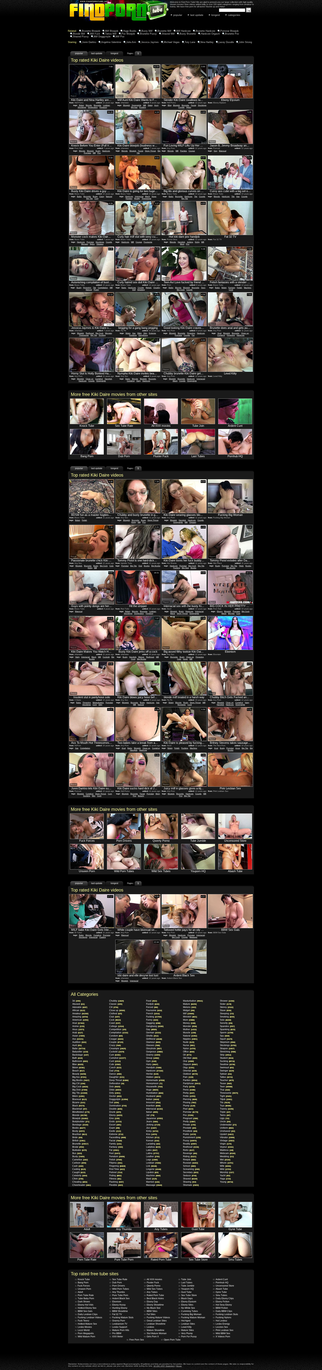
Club (114, 1016)
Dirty (145, 333)
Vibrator (227, 1137)
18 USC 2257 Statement (164, 1366)
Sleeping (226, 1013)
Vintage (227, 1140)
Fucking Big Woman (189, 1314)
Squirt (226, 1039)
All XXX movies (153, 1279)
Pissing (189, 1102)
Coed (114, 1023)
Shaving (189, 1182)
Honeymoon (154, 1083)
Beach (78, 1070)
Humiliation (154, 1093)
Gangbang (143, 335)
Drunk (115, 1112)
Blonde (89, 105)
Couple (181, 107)
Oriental (189, 1070)
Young (226, 1182)
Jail (150, 1115)
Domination (93, 107)
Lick (151, 1166)
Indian (152, 1099)
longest (215, 14)
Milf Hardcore (183, 31)
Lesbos (149, 1327)
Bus (77, 1153)
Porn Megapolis (84, 1333)
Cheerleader (81, 1185)
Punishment (192, 1137)
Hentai (152, 1074)
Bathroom (80, 1061)
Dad (114, 1070)
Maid (151, 1178)
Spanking (227, 1029)
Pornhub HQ (220, 1282)
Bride (77, 1137)
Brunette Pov (232, 33)
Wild (225, 1169)
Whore (226, 1163)
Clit (113, 1007)
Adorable (79, 1007)
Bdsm (81, 105)
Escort (115, 1124)
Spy (224, 1035)
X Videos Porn (221, 1336)
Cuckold (106, 657)
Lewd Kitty (185, 1327)
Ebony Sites (185, 1304)
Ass (237, 196)
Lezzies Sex (220, 1327)
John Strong (245, 42)
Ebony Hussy (117, 1304)
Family (115, 1143)
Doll (133, 290)
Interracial (139, 196)
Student (226, 1058)
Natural (109, 196)
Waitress (226, 1150)
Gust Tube (185, 1292)
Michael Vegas (172, 42)
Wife (225, 1166)
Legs (151, 1159)
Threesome (146, 198)
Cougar (192, 151)
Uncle (225, 1121)
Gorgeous (154, 1051)
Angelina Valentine (111, 42)
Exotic (115, 1131)
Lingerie (153, 1169)
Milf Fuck (95, 33)
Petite (189, 1096)
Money (189, 1023)
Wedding (226, 1156)
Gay (215, 151)
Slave (225, 1010)
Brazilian (79, 1134)
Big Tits (89, 198)
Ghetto (152, 1035)
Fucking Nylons (222, 1317)
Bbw (169, 105)
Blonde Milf (79, 33)
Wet (93, 796)
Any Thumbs (117, 1292)
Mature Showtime (154, 1330)
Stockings (82, 107)
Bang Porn (82, 1282)
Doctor (115, 1096)
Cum (96, 198)
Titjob (241, 566)
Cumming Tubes (188, 1311)
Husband (153, 1096)
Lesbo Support (118, 1327)
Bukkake (79, 1150)
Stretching (228, 1051)
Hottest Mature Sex (86, 1324)
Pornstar (87, 153)
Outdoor (190, 1074)
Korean (152, 1140)
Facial (193, 105)
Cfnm (77, 1178)
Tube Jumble (186, 1285)
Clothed (115, 1013)
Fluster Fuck (151, 1282)
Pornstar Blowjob (229, 31)
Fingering (87, 288)
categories (234, 14)
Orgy (188, 1067)
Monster (84, 244)
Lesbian (106, 105)
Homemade (155, 1080)
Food (151, 1001)
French (152, 1013)
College (116, 1026)
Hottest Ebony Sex (85, 1308)
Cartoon (79, 1163)
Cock (231, 290)
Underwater (228, 1124)
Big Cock (180, 290)
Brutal (78, 1147)
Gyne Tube (220, 1292)
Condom (115, 1035)
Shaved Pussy (81, 36)
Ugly (224, 1118)
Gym (151, 1061)
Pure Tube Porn (118, 1295)
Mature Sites (186, 1330)
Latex (151, 1150)
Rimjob (148, 288)
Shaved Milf (168, 33)
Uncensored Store (223, 1285)
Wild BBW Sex (221, 1333)
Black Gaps (185, 1298)
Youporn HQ (186, 1289)
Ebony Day (151, 1301)
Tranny (226, 1109)
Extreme (152, 333)
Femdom (103, 107)
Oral (140, 566)
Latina (152, 1153)
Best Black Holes (154, 1298)
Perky (188, 1093)
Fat (193, 335)
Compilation (103, 288)
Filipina (115, 1163)
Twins (225, 1115)
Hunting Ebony (118, 1308)
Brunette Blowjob (91, 31)
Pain (188, 1077)
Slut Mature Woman (155, 1333)
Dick (114, 1086)
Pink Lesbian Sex (223, 1330)
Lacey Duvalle (226, 42)
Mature (141, 657)
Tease (225, 1083)
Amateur (80, 1013)
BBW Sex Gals (83, 1311)
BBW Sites (150, 1311)
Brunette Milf (164, 31)
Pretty (189, 1121)
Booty (78, 1131)
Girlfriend (154, 1039)
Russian (190, 1163)
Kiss (151, 1134)
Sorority (226, 1023)
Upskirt (226, 1134)
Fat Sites (149, 1314)
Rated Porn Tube (154, 1295)
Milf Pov (120, 36)
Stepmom (227, 1042)
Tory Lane (190, 42)
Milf (144, 105)
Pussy (96, 290)
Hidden (153, 1077)
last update (196, 14)
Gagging (153, 1023)
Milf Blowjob (111, 31)
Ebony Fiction (221, 1301)
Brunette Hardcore (205, 31)
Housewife (154, 1086)
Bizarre (78, 1102)
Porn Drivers (117, 1285)
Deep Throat (150, 151)
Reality (137, 198)
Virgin (225, 1143)
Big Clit (78, 1083)
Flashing (116, 1182)
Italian (152, 1112)
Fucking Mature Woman (191, 1317)
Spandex (227, 1026)
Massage (193, 937)
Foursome (148, 242)
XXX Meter (116, 1336)
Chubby (156, 288)
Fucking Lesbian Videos (88, 1317)
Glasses (100, 244)
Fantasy (231, 288)
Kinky (197, 242)
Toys (225, 1105)
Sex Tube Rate (118, 1279)
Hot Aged (184, 1320)
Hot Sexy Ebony (222, 1304)
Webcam (227, 1153)
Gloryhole (153, 1048)
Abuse (179, 1366)
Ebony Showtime (154, 1304)
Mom (182, 244)
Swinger (227, 1070)
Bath (77, 1058)
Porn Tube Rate (84, 1295)
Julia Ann (131, 42)
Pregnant (190, 1118)
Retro (188, 1150)
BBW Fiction (220, 1308)
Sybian (225, 1074)
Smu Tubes (220, 1295)
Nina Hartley (207, 42)
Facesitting (117, 1137)
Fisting (115, 1175)
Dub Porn (115, 1282)
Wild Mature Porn (85, 1336)
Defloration (116, 1083)
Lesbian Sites (186, 1324)
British (78, 1140)
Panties (183, 151)
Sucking (102, 335)
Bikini (78, 1096)
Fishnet (115, 1172)
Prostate (189, 1128)
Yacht (225, 1175)
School (189, 1166)
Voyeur (226, 1147)
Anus (237, 748)
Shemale (190, 1185)
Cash (77, 1166)
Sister (150, 105)
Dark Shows (82, 1301)
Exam (114, 1128)
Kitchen (152, 1137)
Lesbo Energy (221, 1324)
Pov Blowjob (128, 33)
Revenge (190, 1153)
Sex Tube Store (187, 1295)
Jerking (190, 242)
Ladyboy (153, 1147)
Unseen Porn (83, 1289)
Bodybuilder (80, 1121)
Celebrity (79, 1175)
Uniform (226, 1128)
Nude (188, 1042)
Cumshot (221, 335)
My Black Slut (152, 1308)
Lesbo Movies (83, 1327)
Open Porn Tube (171, 1339)
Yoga (225, 1178)
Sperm (226, 1032)
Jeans (152, 1121)
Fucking (142, 107)
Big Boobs (155, 566)
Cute (111, 566)
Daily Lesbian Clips (86, 1314)
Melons (189, 1007)
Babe (79, 196)
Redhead (90, 333)
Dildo (139, 333)
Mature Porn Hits (119, 1330)
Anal (219, 333)
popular (177, 14)
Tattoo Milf (110, 33)
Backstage (80, 1055)
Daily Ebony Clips (223, 1298)
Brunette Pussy (148, 33)
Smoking (141, 290)
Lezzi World (82, 1330)
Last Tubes (185, 1282)
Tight (225, 1096)
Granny (153, 1055)
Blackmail (79, 1109)
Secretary (190, 1172)
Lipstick (152, 1172)
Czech (115, 1067)
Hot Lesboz (220, 1320)
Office (188, 1051)
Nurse (189, 1045)
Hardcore (106, 151)
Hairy (138, 381)
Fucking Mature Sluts (121, 1317)
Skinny (226, 1007)
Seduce (189, 1175)
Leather (152, 1156)
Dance (115, 1074)
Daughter (116, 1077)
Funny (152, 1020)
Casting (102, 937)
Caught (78, 1172)
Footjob (152, 1004)
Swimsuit (226, 1067)
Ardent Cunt (220, 1279)
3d (76, 1001)
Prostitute (190, 1131)
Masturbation (98, 703)
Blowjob (126, 105)
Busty (98, 151)
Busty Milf (146, 31)
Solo (225, 1020)
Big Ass (134, 107)
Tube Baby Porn (84, 1298)
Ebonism (115, 1301)
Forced (152, 1007)
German (153, 1032)
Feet (114, 1153)
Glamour (153, 1042)
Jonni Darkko (89, 42)
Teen (203, 288)
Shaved (190, 1178)
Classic (115, 1004)
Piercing (190, 1099)
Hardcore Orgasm (210, 33)
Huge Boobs (129, 31)
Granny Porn (117, 1320)
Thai (225, 1089)
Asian (78, 1035)
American (80, 1020)
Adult (79, 1292)
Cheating (79, 1182)
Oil (187, 1055)
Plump (189, 1105)
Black (147, 196)
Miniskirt (190, 1016)
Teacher (226, 1080)
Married (152, 1182)
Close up (245, 333)
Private (189, 1124)
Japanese (154, 1118)
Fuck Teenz (82, 1320)
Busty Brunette (188, 33)
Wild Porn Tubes (119, 1289)
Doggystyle (136, 105)
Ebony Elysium (187, 1301)
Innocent (153, 1102)
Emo (114, 1118)
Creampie (117, 1048)
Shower (227, 1001)
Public (189, 1134)
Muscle (189, 1032)
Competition (117, 1029)
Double (115, 1109)
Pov (99, 153)
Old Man (190, 1058)
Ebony (219, 611)
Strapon (227, 1048)
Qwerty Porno (152, 1285)
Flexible (116, 1185)
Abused (78, 1004)
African (78, 1010)
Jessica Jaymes (150, 42)
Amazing (80, 1016)
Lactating (153, 1143)
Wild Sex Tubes (153, 1289)
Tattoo (226, 1077)
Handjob (181, 242)
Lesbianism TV (118, 1324)
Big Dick (185, 568)
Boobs (146, 566)
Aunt (156, 105)
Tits (195, 196)
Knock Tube (82, 1279)
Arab (77, 1032)
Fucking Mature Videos (157, 1317)
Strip (225, 1055)
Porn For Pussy (187, 1336)
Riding (189, 1156)
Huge (154, 196)
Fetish (239, 288)
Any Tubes (150, 1292)
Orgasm (192, 522)
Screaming (191, 1169)
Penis (189, 1089)
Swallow (227, 1064)
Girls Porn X (151, 1336)
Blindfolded (80, 1112)
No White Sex (186, 1308)
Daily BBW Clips (222, 1311)
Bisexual (222, 151)
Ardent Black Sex (119, 1298)
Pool (188, 1109)
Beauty (141, 796)
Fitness (115, 1178)
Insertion (153, 1105)
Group (152, 1058)
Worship (227, 1172)
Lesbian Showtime (154, 1324)
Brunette (97, 105)
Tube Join (184, 1279)
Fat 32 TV (115, 1314)
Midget (188, 1010)
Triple (225, 1112)
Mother (189, 1029)
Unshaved (227, 1131)
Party (189, 1086)
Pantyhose (191, 1083)
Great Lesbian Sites (155, 1320)
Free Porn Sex (135, 1339)
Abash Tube (220, 1289)
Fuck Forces (82, 1285)
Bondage (182, 705)
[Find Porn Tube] (109, 21)
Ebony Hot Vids (84, 1304)
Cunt (95, 705)
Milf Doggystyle (102, 36)
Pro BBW (115, 1333)
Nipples (190, 1039)
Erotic (115, 1121)
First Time (116, 1169)
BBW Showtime (118, 1311)
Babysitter (80, 1051)
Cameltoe (80, 1159)
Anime (78, 1026)
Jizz (151, 1128)
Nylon (188, 107)
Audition (79, 1042)
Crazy (101, 196)
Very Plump (185, 1333)
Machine (247, 288)
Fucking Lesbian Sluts (225, 1314)
